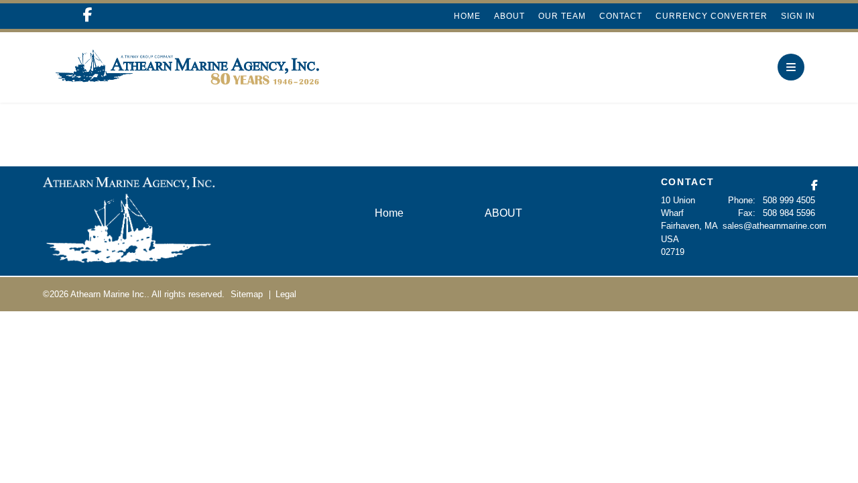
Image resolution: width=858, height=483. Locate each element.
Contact (620, 16)
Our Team (562, 16)
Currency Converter (712, 16)
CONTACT (688, 181)
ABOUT (509, 16)
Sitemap (247, 294)
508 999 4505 (789, 200)
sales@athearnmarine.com (774, 226)
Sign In (798, 16)
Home (467, 16)
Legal (285, 294)
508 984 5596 (789, 213)
